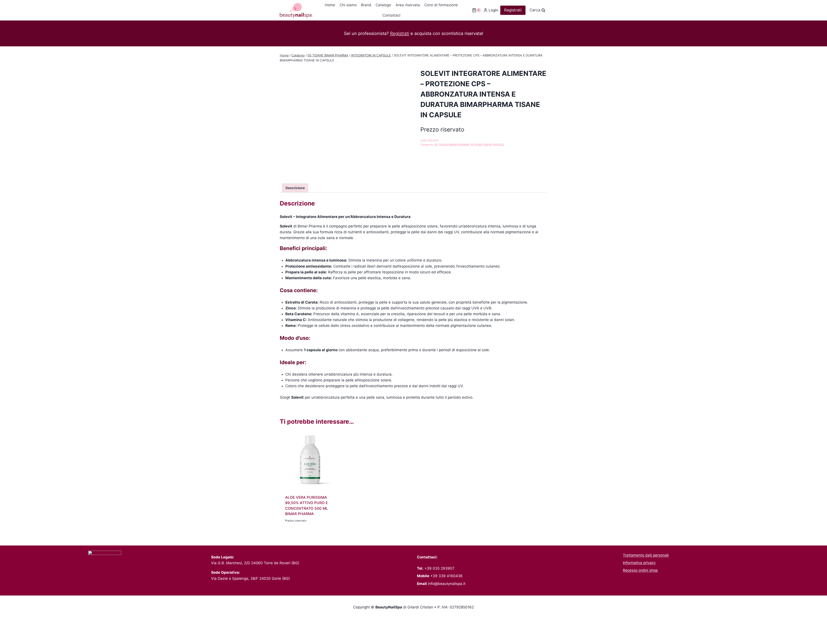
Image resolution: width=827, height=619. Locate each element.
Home (330, 5)
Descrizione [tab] (295, 188)
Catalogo (383, 5)
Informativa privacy (639, 563)
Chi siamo (348, 5)
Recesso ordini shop (640, 570)
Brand (366, 5)
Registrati (513, 10)
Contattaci (391, 15)
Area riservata (408, 5)
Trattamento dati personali (646, 555)
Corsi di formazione (441, 5)
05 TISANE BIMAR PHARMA (451, 144)
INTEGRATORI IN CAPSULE (487, 144)
